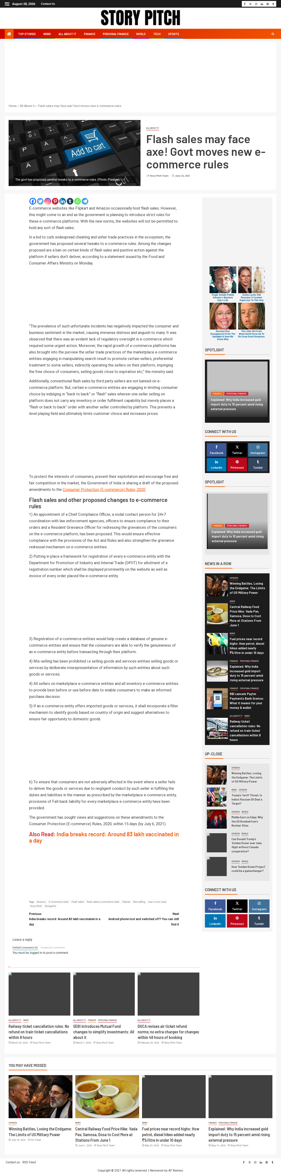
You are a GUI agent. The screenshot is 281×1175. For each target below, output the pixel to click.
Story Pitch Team (159, 176)
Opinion (234, 578)
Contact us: (13, 1162)
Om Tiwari (36, 1140)
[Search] (272, 34)
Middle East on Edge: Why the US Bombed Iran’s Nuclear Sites (247, 821)
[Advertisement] (140, 74)
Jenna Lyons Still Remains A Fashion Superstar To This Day (252, 298)
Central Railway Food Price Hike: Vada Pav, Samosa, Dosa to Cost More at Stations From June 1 (245, 616)
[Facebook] (32, 201)
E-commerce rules (59, 901)
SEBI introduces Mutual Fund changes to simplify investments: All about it (103, 1032)
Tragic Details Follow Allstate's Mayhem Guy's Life (223, 298)
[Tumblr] (70, 201)
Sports (173, 34)
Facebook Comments (53, 947)
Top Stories (27, 34)
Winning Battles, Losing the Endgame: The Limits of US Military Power (247, 588)
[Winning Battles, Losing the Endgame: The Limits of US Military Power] (217, 585)
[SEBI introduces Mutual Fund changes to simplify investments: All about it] (104, 994)
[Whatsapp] (77, 201)
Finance (89, 34)
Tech (157, 34)
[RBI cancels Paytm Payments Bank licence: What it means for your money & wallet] (217, 698)
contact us (48, 3)
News (47, 34)
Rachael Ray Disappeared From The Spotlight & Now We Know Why (222, 335)
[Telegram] (85, 201)
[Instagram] (47, 201)
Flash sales (77, 901)
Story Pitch (36, 906)
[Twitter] (40, 201)
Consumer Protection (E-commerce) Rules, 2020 (104, 489)
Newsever (157, 1170)
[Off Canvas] (7, 4)
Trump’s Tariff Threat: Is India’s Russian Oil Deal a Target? (246, 799)
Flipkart (126, 901)
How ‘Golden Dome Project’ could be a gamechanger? (248, 868)
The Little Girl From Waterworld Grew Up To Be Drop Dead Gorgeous (251, 334)
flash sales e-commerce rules (103, 901)
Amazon (41, 901)
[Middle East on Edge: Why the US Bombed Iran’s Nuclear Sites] (217, 819)
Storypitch (50, 906)
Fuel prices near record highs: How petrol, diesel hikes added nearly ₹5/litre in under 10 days (170, 1134)
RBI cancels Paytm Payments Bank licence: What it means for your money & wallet (247, 701)
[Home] (9, 34)
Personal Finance (116, 34)
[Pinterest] (55, 201)
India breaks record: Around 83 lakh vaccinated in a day (104, 837)
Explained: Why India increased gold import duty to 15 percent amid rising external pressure (237, 404)
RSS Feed (29, 1162)
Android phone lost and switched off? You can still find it (143, 919)
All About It (67, 34)
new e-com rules (157, 901)
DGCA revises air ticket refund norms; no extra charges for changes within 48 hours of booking (168, 1032)
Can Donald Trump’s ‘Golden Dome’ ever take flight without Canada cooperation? (246, 845)
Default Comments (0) (25, 947)
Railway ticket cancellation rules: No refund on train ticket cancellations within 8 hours (39, 1032)
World (141, 34)
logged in (36, 953)
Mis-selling (139, 901)
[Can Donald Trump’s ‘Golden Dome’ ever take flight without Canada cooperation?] (217, 842)
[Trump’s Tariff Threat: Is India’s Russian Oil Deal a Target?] (217, 797)
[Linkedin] (62, 201)
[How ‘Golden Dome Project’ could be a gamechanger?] (217, 866)
